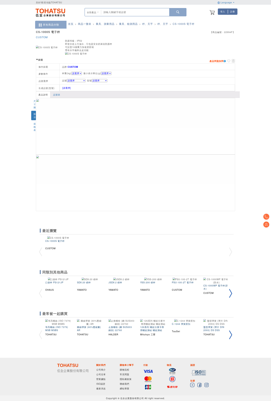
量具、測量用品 (105, 24)
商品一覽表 (84, 24)
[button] (231, 293)
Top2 (266, 217)
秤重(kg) (66, 73)
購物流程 (124, 369)
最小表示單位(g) (92, 73)
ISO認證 (100, 383)
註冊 (232, 11)
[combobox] (135, 12)
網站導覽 (124, 388)
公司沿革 (101, 374)
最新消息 (101, 388)
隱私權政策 (126, 379)
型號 (89, 80)
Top (266, 224)
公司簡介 (101, 369)
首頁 (70, 24)
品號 (64, 80)
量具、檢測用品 (128, 24)
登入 (222, 11)
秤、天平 (147, 24)
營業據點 (101, 379)
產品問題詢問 (217, 61)
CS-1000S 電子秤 (183, 24)
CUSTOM (42, 37)
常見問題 (124, 374)
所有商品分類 (51, 24)
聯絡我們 (124, 383)
